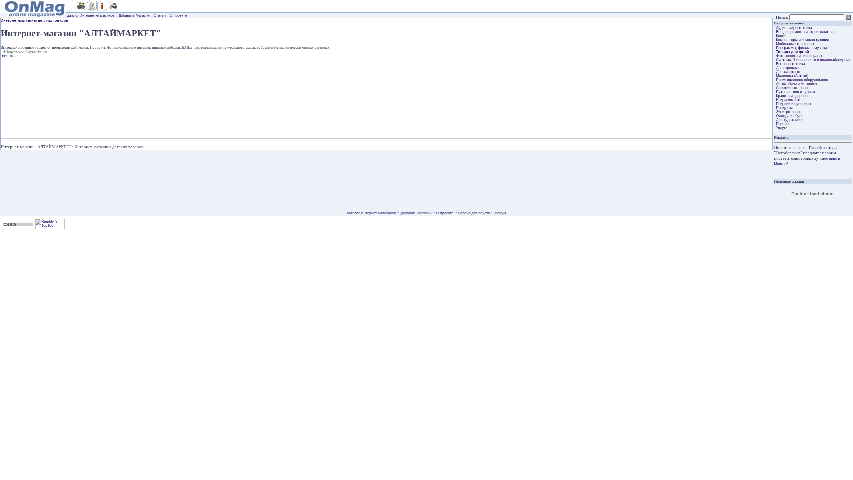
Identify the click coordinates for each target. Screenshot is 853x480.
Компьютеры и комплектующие (801, 40)
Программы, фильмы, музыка (800, 48)
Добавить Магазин (134, 15)
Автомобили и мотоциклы (796, 84)
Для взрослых (787, 68)
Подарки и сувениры (792, 104)
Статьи (160, 15)
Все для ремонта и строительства (804, 32)
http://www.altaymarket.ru (27, 52)
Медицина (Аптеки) (791, 76)
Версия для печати (474, 213)
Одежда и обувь (788, 116)
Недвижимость (787, 100)
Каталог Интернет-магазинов (90, 15)
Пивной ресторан (823, 148)
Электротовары (788, 112)
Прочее (781, 124)
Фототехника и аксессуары (798, 56)
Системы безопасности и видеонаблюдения (812, 60)
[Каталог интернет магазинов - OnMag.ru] (33, 11)
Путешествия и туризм (794, 92)
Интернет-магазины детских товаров (34, 20)
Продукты (783, 108)
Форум (500, 213)
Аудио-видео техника (793, 28)
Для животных (787, 72)
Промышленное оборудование (801, 80)
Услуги (780, 128)
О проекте (178, 15)
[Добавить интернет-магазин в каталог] (92, 10)
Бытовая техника (789, 64)
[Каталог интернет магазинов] (81, 10)
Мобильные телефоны (794, 44)
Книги (779, 36)
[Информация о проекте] (102, 10)
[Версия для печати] (113, 10)
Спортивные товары (792, 88)
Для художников (788, 120)
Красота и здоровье (791, 96)
